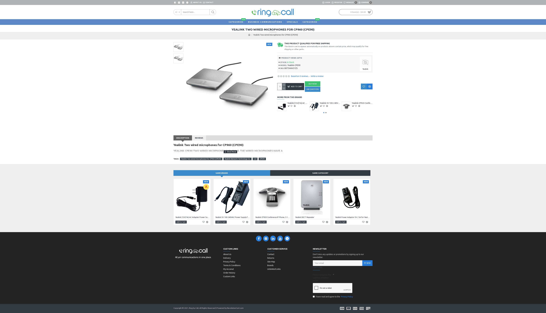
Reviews (199, 138)
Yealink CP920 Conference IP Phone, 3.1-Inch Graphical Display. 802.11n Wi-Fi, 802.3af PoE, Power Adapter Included (272, 217)
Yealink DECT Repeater (297, 103)
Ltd (255, 159)
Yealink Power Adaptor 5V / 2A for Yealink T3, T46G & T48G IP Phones (352, 217)
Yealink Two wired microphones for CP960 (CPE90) (201, 159)
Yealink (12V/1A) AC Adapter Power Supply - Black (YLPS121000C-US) (330, 103)
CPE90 (262, 159)
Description (182, 138)
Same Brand (222, 173)
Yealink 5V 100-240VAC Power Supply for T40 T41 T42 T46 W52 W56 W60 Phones (362, 103)
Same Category (320, 173)
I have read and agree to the (334, 297)
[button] (323, 112)
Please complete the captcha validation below (322, 278)
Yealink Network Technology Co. (237, 159)
